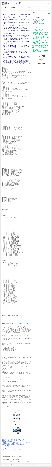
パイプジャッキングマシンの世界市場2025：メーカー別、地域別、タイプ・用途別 (41, 38)
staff (4, 456)
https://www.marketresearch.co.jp (40, 23)
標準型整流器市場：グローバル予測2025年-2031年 (11, 459)
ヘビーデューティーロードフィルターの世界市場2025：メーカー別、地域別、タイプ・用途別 (40, 51)
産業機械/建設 (20, 456)
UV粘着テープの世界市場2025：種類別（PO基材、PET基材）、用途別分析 (12, 450)
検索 (34, 12)
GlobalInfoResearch (13, 456)
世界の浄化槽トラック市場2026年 (7, 441)
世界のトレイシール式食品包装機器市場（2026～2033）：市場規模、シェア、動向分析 (14, 439)
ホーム (32, 9)
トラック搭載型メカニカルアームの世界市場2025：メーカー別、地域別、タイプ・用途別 (41, 34)
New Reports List (47, 3)
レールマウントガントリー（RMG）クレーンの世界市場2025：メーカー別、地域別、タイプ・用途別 (41, 44)
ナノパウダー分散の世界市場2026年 (7, 446)
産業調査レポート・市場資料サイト (14, 3)
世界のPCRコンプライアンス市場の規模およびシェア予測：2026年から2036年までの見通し (15, 444)
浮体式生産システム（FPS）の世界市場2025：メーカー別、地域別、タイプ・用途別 (41, 33)
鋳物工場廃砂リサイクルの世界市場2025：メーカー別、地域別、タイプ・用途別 (40, 47)
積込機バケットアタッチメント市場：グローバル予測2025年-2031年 (20, 461)
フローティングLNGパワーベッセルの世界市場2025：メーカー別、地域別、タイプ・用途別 (41, 36)
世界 (17, 456)
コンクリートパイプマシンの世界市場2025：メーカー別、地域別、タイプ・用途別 (41, 30)
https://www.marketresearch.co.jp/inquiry (23, 323)
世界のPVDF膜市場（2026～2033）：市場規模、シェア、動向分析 (11, 449)
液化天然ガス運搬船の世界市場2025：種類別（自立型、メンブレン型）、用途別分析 (40, 46)
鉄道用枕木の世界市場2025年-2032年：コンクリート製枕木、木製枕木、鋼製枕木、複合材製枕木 (15, 440)
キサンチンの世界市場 (6, 445)
